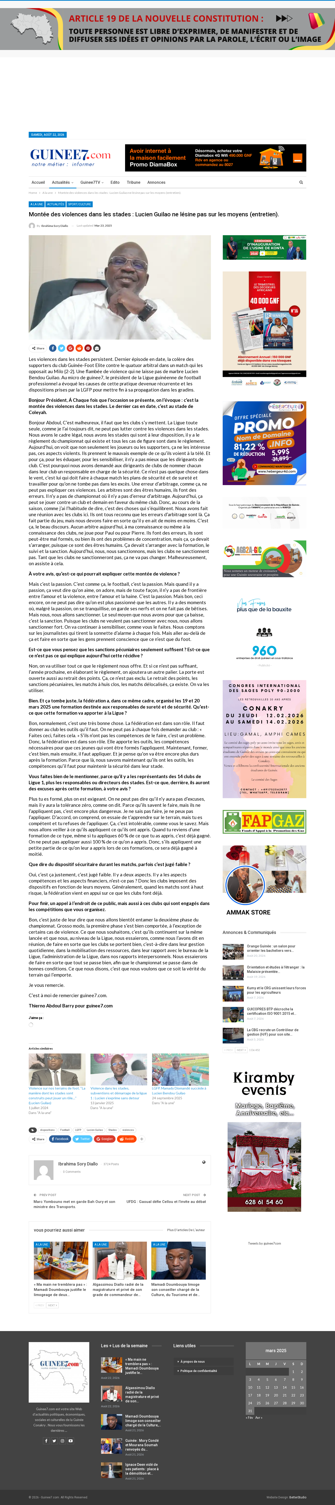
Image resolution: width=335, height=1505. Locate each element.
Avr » (258, 1417)
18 (259, 1395)
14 (285, 1387)
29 (293, 1403)
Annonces (156, 182)
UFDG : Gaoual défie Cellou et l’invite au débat (166, 1201)
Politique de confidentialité (198, 1371)
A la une (36, 204)
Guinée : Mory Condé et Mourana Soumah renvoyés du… (142, 1445)
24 (250, 1403)
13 (276, 1387)
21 (285, 1395)
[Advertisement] (167, 94)
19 (267, 1395)
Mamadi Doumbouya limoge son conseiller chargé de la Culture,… (143, 1420)
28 (285, 1403)
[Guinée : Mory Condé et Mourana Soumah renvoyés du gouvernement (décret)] (111, 1446)
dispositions (47, 1130)
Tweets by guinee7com (264, 1243)
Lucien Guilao (95, 1130)
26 (267, 1403)
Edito (115, 182)
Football (65, 1130)
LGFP (78, 1130)
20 (276, 1395)
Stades (112, 1130)
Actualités (61, 182)
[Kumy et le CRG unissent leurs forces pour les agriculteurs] (233, 994)
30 (302, 1403)
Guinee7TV (90, 182)
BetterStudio (297, 1497)
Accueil (38, 182)
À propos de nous (192, 1361)
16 (302, 1387)
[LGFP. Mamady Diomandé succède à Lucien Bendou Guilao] (180, 1069)
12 (267, 1387)
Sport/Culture (79, 204)
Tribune (133, 182)
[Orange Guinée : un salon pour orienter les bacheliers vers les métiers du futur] (233, 952)
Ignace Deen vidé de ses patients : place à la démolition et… (142, 1469)
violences (128, 1130)
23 (302, 1395)
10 (250, 1387)
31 (250, 1411)
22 (293, 1395)
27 (276, 1403)
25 (259, 1403)
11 (259, 1387)
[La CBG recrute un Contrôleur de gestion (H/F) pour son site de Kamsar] (233, 1035)
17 (250, 1395)
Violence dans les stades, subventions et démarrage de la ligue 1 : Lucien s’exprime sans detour (118, 1093)
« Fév (249, 1417)
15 (293, 1387)
